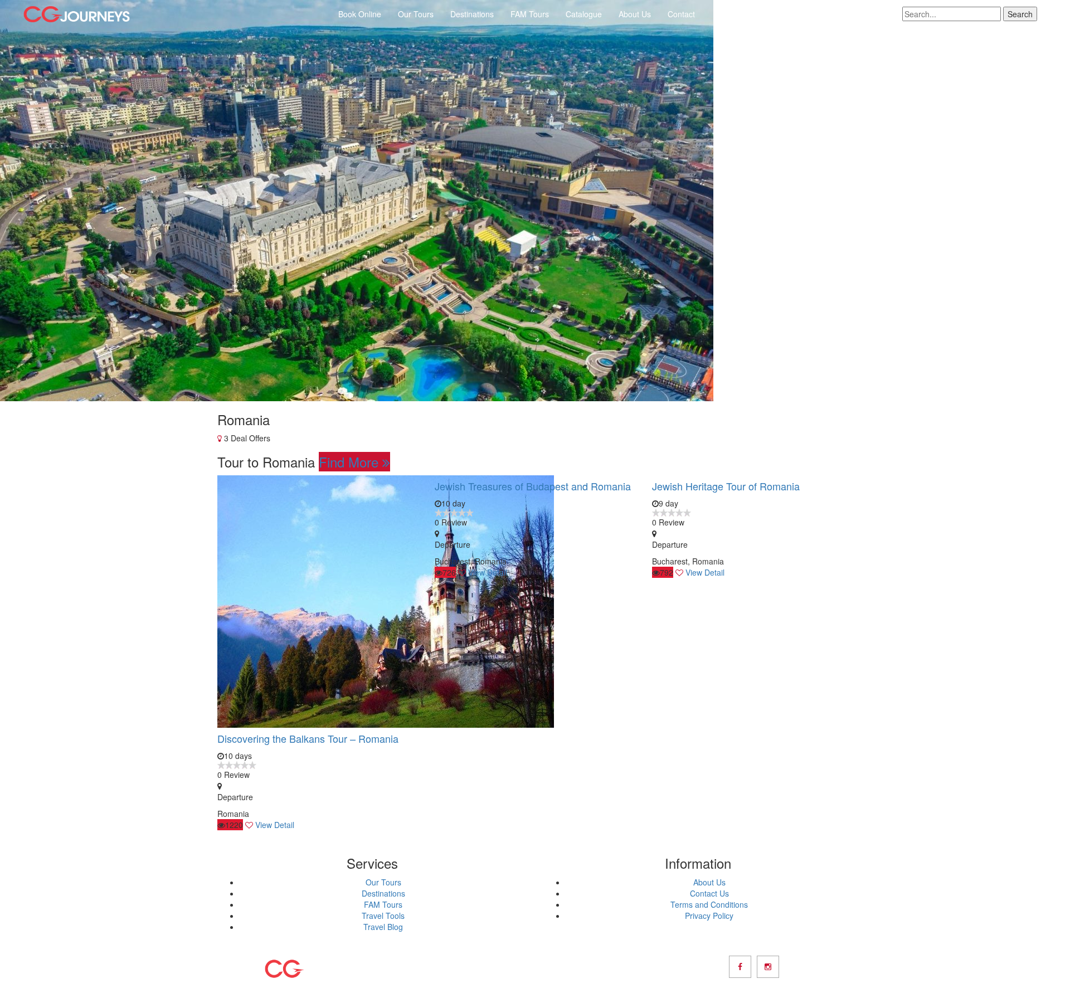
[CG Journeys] (76, 14)
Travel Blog (383, 926)
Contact (681, 14)
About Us (635, 14)
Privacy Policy (709, 915)
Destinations (472, 14)
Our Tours (416, 14)
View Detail (274, 824)
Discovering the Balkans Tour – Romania (307, 738)
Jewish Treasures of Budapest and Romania (533, 486)
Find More (350, 461)
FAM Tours (529, 14)
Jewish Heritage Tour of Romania (726, 486)
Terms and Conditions (709, 904)
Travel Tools (383, 915)
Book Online (359, 14)
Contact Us (709, 893)
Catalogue (584, 14)
